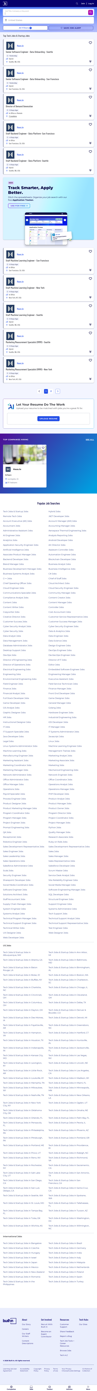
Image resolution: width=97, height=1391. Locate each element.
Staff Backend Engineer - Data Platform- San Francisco (30, 133)
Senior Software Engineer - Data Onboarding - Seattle (29, 51)
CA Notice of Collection (87, 1370)
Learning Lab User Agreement (10, 1370)
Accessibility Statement (24, 1370)
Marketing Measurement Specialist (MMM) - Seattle (28, 342)
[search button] (77, 3)
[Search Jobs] (90, 12)
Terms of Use (55, 1370)
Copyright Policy (37, 1370)
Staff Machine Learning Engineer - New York (25, 287)
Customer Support (64, 1325)
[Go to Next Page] (57, 391)
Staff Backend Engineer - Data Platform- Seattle (27, 160)
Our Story (26, 1324)
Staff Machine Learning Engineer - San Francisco (27, 260)
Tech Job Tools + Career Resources (67, 1343)
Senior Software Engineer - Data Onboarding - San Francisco (32, 79)
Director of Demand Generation (19, 106)
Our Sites (83, 1324)
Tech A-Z (64, 1355)
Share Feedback (67, 1331)
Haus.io (17, 469)
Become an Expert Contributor (46, 1334)
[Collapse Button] (90, 61)
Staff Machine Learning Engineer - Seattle (24, 314)
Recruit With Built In (46, 1325)
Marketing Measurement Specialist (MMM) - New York (29, 369)
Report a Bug (66, 1336)
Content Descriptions (27, 1342)
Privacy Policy (47, 1370)
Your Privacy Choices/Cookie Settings (71, 1370)
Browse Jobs (65, 1350)
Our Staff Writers (26, 1335)
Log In (91, 3)
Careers (25, 1329)
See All (90, 440)
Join (83, 3)
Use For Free (18, 206)
